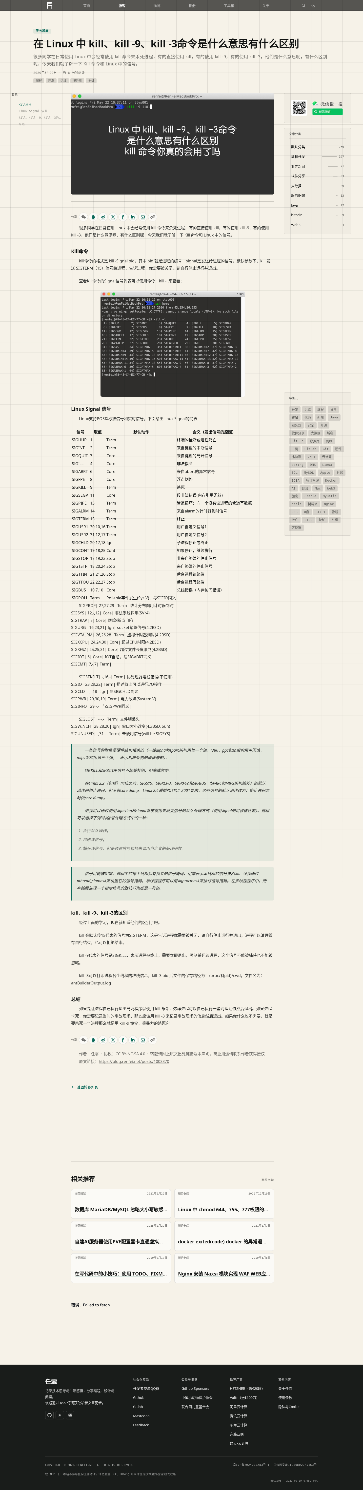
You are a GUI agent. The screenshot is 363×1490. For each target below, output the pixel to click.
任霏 (51, 1381)
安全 (311, 425)
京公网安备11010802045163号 (295, 1465)
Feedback (141, 1425)
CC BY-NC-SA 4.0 (130, 1054)
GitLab (310, 449)
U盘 (306, 512)
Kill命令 (25, 104)
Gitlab (138, 1406)
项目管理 (312, 480)
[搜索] (303, 5)
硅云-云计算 (239, 1443)
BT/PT (320, 512)
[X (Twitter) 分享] (113, 217)
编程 (39, 80)
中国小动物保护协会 (197, 1397)
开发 (51, 80)
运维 (63, 80)
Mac (318, 488)
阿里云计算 (238, 1406)
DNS (313, 465)
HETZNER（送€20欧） (247, 1388)
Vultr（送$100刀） (245, 1397)
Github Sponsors (195, 1388)
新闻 (320, 417)
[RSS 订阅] (60, 1415)
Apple (325, 472)
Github (138, 1397)
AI (294, 488)
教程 (335, 512)
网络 (329, 441)
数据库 (315, 441)
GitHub (297, 441)
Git (326, 449)
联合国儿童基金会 (195, 1406)
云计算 (327, 457)
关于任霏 (285, 1388)
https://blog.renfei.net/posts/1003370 (134, 1061)
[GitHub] (49, 1415)
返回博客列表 (87, 1087)
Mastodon (141, 1415)
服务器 (77, 80)
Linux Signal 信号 (33, 111)
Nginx (329, 504)
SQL (295, 472)
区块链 (296, 527)
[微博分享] (103, 217)
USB (295, 512)
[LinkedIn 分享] (132, 217)
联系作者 (241, 1054)
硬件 (338, 449)
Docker (331, 480)
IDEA (296, 480)
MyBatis (330, 496)
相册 (192, 6)
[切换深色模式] (313, 5)
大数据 (316, 433)
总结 (22, 124)
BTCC (308, 520)
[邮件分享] (142, 217)
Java (334, 417)
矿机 (335, 520)
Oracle (310, 496)
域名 (330, 433)
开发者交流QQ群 (146, 1388)
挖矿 (322, 520)
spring (297, 465)
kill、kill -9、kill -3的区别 (40, 117)
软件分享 (298, 433)
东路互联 (237, 1434)
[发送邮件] (70, 1415)
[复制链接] (152, 217)
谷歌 (340, 472)
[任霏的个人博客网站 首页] (49, 5)
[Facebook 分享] (123, 217)
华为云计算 (238, 1425)
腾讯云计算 (238, 1415)
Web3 (331, 488)
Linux (327, 465)
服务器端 (42, 31)
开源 (324, 425)
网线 (305, 488)
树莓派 (313, 504)
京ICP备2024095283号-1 (251, 1465)
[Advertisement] (172, 1125)
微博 (157, 6)
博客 (122, 6)
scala (297, 504)
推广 (295, 520)
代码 (307, 417)
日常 (333, 409)
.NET (312, 457)
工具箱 (229, 6)
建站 (295, 417)
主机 (91, 80)
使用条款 (285, 1397)
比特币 (296, 457)
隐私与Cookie (289, 1406)
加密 (295, 496)
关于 (265, 6)
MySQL (309, 472)
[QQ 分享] (93, 217)
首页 (86, 6)
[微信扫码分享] (83, 217)
